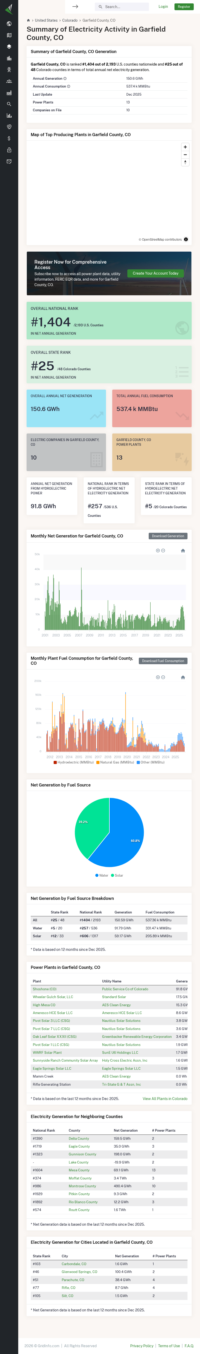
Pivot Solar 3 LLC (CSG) (51, 1021)
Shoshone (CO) (45, 989)
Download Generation (168, 536)
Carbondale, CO (74, 1264)
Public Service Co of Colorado (125, 989)
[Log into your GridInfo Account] (9, 150)
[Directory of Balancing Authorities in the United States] (9, 70)
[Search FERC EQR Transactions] (9, 104)
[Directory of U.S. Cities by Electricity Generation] (9, 58)
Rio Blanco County (83, 1202)
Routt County (79, 1210)
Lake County (79, 1162)
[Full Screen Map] (9, 127)
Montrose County (82, 1186)
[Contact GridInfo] (9, 161)
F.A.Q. (189, 1346)
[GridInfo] (9, 9)
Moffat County (80, 1178)
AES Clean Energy (116, 1005)
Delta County (79, 1138)
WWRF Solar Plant (47, 1052)
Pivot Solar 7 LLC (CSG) (51, 1029)
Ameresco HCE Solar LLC (53, 1013)
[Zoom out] (185, 154)
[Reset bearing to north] (185, 162)
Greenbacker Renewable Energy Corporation (137, 1036)
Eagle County (79, 1146)
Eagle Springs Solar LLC (52, 1068)
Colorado (70, 20)
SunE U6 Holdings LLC (120, 1052)
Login (163, 6)
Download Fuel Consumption (163, 661)
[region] (9, 673)
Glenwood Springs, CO (79, 1272)
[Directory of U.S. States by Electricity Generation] (9, 35)
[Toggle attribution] (186, 239)
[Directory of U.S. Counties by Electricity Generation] (9, 47)
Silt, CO (67, 1296)
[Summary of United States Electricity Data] (9, 24)
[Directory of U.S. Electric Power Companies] (9, 81)
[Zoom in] (185, 147)
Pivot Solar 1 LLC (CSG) (51, 1045)
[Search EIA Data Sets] (9, 115)
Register (184, 7)
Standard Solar (114, 997)
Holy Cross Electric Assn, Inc (124, 1060)
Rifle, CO (69, 1288)
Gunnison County (82, 1154)
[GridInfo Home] (28, 20)
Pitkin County (79, 1194)
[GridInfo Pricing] (9, 138)
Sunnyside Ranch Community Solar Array (65, 1060)
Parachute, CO (73, 1280)
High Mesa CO (44, 1005)
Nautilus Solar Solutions (121, 1021)
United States (46, 20)
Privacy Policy (141, 1346)
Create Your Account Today (155, 273)
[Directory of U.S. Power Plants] (9, 93)
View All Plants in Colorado (165, 1099)
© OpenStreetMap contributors (160, 239)
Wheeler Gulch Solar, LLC (53, 997)
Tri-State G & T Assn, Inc (121, 1084)
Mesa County (79, 1170)
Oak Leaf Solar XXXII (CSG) (55, 1036)
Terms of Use (169, 1346)
